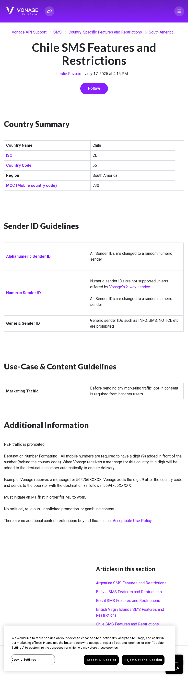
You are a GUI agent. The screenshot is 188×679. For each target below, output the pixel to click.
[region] (89, 648)
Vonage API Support (29, 32)
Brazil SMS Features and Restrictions (128, 600)
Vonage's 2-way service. (130, 287)
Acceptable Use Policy (132, 520)
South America (161, 32)
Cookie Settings (24, 659)
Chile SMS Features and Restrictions (127, 624)
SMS (57, 32)
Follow (94, 88)
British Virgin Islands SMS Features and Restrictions (130, 612)
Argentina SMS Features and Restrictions (131, 583)
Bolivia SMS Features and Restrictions (129, 592)
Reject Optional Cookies (143, 660)
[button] (179, 11)
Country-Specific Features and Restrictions (105, 32)
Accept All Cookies (101, 660)
